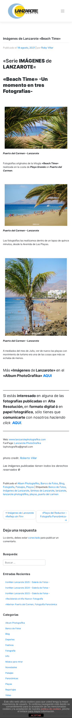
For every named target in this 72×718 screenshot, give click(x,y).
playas (33, 494)
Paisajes (20, 486)
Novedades (11, 667)
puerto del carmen (48, 494)
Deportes (9, 639)
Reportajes (10, 689)
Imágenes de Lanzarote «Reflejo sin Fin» (19, 514)
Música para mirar (14, 661)
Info (7, 656)
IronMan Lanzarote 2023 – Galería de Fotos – (27, 593)
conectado (34, 537)
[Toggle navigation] (63, 11)
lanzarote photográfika (15, 494)
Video (8, 695)
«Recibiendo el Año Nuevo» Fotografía (24, 598)
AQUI (47, 376)
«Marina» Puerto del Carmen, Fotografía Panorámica (31, 604)
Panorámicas (11, 678)
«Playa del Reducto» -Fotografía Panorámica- (53, 514)
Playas (30, 486)
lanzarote (61, 490)
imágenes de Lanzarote (16, 490)
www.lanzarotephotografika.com (27, 439)
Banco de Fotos (49, 483)
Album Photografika (28, 483)
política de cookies (51, 709)
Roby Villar (47, 47)
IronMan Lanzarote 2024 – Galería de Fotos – (27, 587)
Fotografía (8, 486)
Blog (61, 483)
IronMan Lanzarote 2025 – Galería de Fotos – (27, 582)
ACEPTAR (36, 715)
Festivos (9, 645)
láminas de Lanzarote (42, 490)
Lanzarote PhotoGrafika (27, 443)
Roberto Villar (28, 458)
